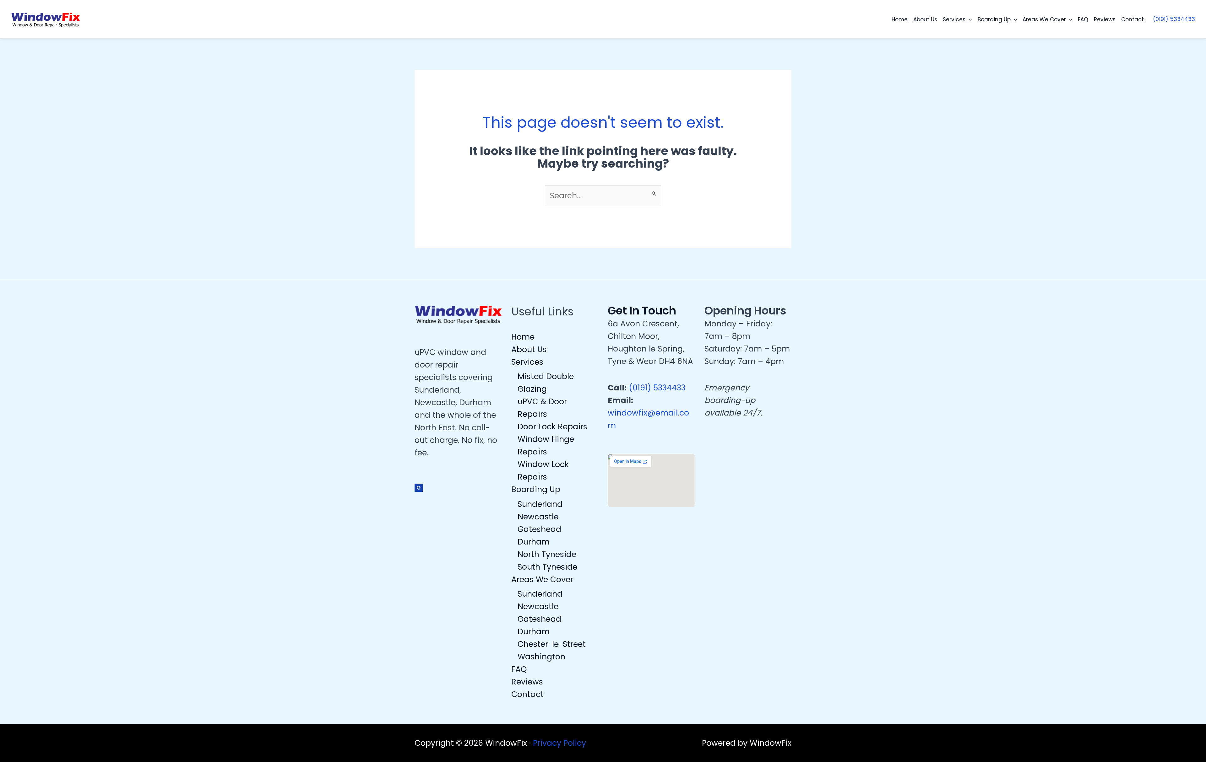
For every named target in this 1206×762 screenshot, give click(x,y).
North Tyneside (547, 554)
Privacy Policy (559, 743)
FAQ (1083, 19)
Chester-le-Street (552, 644)
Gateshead (539, 529)
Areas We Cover (1044, 19)
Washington (541, 656)
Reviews (1105, 19)
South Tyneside (547, 566)
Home (900, 19)
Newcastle (538, 516)
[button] (968, 19)
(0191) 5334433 (657, 387)
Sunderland (540, 504)
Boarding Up (994, 19)
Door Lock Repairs (552, 426)
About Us (925, 19)
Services (954, 19)
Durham (534, 541)
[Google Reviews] (419, 488)
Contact (1132, 19)
